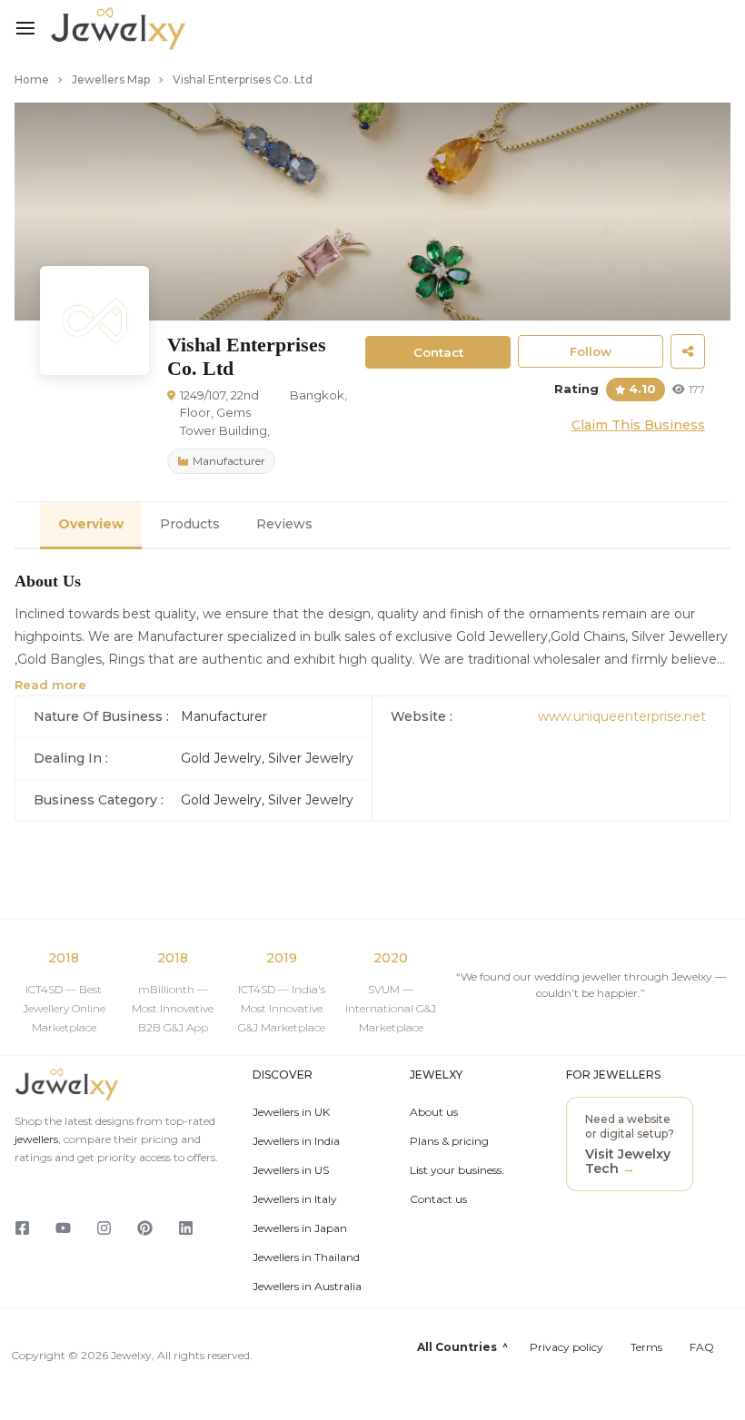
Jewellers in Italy (295, 1199)
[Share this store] (687, 351)
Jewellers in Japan (300, 1228)
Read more (50, 684)
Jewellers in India (296, 1141)
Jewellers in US (291, 1170)
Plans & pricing (449, 1141)
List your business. (457, 1170)
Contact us (438, 1199)
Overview (91, 524)
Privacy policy (566, 1347)
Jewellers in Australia (307, 1286)
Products (190, 524)
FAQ (702, 1347)
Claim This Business (638, 425)
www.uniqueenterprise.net (622, 716)
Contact (438, 352)
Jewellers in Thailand (306, 1257)
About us (434, 1112)
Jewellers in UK (291, 1112)
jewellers (36, 1139)
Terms (646, 1347)
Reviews (284, 524)
